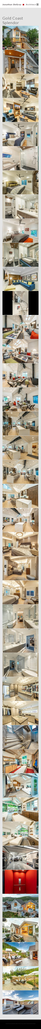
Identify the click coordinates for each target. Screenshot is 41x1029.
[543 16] (20, 496)
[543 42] (20, 882)
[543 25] (20, 592)
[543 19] (20, 713)
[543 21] (20, 641)
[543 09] (20, 327)
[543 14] (20, 448)
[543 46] (20, 954)
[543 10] (20, 351)
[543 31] (20, 231)
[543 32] (20, 279)
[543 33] (20, 303)
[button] (38, 4)
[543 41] (20, 858)
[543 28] (20, 206)
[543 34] (20, 761)
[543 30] (20, 255)
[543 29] (20, 182)
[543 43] (20, 906)
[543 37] (20, 809)
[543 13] (20, 424)
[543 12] (20, 399)
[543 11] (20, 375)
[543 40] (20, 110)
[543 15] (20, 472)
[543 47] (20, 978)
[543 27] (20, 134)
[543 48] (20, 1002)
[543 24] (20, 568)
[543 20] (20, 617)
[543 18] (20, 689)
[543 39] (20, 86)
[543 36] (20, 785)
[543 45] (20, 930)
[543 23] (20, 544)
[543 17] (20, 520)
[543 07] (20, 62)
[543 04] (20, 38)
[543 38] (20, 834)
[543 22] (20, 665)
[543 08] (20, 737)
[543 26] (20, 158)
